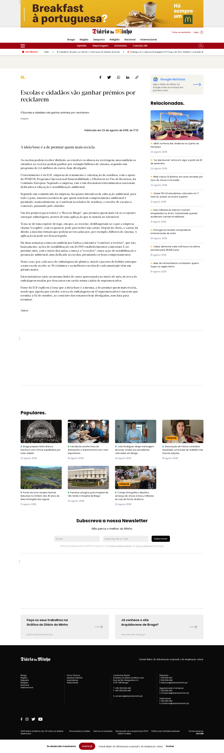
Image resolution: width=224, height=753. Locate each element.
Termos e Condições (102, 731)
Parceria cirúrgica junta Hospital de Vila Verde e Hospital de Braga (88, 471)
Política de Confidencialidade (165, 731)
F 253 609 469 (166, 680)
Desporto (99, 39)
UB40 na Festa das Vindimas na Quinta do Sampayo (177, 113)
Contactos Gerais (121, 675)
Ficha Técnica (73, 675)
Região (84, 39)
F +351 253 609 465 (122, 690)
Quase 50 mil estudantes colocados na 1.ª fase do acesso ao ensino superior (177, 195)
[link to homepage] (112, 32)
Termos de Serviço (144, 546)
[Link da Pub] (112, 13)
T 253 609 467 (166, 677)
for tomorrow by (196, 732)
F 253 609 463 (166, 701)
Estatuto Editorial (74, 677)
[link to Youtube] (40, 719)
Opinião (82, 45)
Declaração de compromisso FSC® (132, 731)
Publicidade (72, 682)
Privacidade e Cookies (79, 731)
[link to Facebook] (21, 719)
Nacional (129, 39)
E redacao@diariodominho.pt (173, 682)
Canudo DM (140, 45)
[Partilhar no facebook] (100, 77)
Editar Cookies (124, 733)
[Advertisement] (112, 358)
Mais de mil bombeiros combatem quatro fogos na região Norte (176, 265)
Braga (71, 39)
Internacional (148, 39)
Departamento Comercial (171, 688)
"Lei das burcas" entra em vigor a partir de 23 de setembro (177, 162)
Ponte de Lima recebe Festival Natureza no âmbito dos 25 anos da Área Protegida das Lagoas (41, 471)
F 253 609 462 (166, 690)
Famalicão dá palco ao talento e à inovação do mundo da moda (67, 51)
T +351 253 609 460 (122, 688)
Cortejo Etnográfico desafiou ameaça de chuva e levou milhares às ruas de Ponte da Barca (133, 473)
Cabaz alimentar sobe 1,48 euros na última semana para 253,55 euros (173, 248)
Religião (115, 39)
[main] (112, 356)
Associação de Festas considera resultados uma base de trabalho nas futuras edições (182, 425)
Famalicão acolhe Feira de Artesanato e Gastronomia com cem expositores (88, 425)
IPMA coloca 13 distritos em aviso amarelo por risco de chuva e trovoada (177, 178)
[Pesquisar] (201, 45)
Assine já (87, 746)
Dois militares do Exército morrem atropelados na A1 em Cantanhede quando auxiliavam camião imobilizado (175, 213)
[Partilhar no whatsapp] (118, 77)
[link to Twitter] (33, 719)
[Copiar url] (136, 77)
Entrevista (120, 45)
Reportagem (100, 45)
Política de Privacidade (120, 546)
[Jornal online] (36, 33)
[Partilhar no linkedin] (127, 77)
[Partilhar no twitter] (109, 77)
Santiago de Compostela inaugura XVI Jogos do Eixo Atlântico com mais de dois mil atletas (153, 51)
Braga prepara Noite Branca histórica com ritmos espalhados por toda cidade (38, 425)
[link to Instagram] (26, 719)
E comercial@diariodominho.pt (127, 696)
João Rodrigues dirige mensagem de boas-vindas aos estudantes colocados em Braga (135, 425)
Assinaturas (72, 680)
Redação (164, 675)
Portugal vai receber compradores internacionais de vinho (172, 231)
